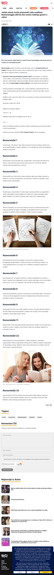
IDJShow (3, 566)
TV (26, 8)
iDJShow (33, 8)
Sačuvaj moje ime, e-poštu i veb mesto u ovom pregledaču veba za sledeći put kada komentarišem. (27, 459)
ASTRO (4, 417)
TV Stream (44, 8)
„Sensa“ (5, 93)
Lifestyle (19, 8)
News (11, 8)
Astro (4, 24)
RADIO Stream (5, 569)
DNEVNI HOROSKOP (22, 417)
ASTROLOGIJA (12, 417)
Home (4, 8)
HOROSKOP (32, 417)
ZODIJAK (39, 417)
